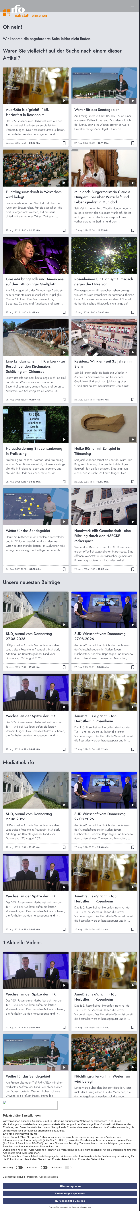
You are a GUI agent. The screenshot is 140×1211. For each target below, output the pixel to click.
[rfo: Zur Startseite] (25, 11)
